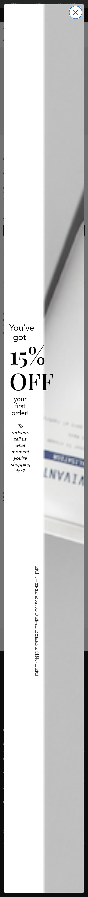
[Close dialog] (75, 12)
